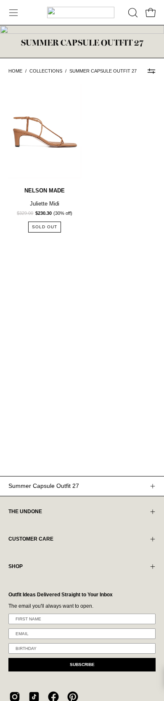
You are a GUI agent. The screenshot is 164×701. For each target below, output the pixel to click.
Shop (15, 566)
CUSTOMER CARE (30, 539)
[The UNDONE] (80, 12)
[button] (132, 13)
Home (15, 70)
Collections (45, 70)
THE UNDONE (25, 511)
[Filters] (151, 71)
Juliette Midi (44, 203)
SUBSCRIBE (82, 664)
